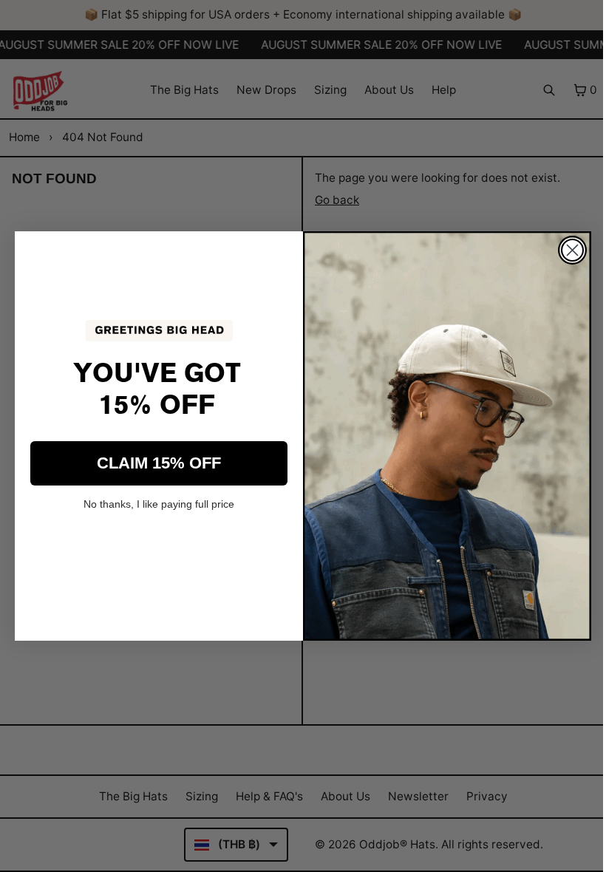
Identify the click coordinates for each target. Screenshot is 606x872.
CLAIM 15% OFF (159, 463)
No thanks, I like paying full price (159, 504)
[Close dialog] (572, 250)
